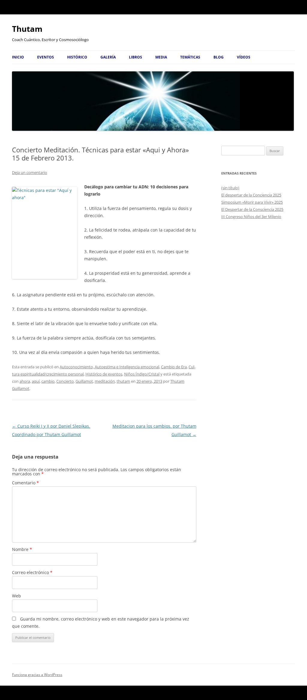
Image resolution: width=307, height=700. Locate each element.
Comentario (25, 483)
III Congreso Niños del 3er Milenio (251, 216)
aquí (36, 381)
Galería (108, 57)
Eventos (45, 57)
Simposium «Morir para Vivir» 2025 (252, 202)
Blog (218, 57)
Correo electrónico (32, 572)
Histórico (77, 57)
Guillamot (84, 381)
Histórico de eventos (103, 374)
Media (161, 57)
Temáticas (190, 57)
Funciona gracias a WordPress (37, 674)
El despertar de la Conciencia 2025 (251, 195)
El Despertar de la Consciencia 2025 (252, 209)
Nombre (22, 549)
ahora (24, 381)
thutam (123, 381)
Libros (135, 57)
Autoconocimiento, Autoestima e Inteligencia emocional (109, 366)
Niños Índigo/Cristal (141, 374)
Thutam (27, 28)
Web (16, 596)
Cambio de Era (174, 366)
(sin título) (230, 187)
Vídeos (243, 57)
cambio (48, 381)
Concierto (65, 381)
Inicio (18, 57)
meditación (105, 381)
